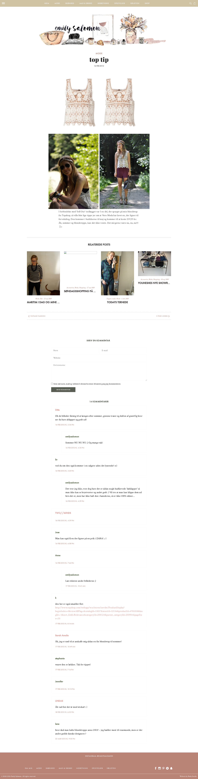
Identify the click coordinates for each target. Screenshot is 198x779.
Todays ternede (117, 302)
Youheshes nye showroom (154, 282)
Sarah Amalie (62, 635)
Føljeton (134, 3)
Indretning (103, 3)
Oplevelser (119, 3)
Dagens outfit (111, 298)
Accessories (70, 287)
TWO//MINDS (63, 512)
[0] (195, 3)
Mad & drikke (85, 3)
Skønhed (69, 3)
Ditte (57, 409)
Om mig (28, 768)
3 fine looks (162, 316)
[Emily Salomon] (99, 26)
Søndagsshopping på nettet (80, 291)
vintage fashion (38, 316)
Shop (147, 3)
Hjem (46, 3)
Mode (57, 3)
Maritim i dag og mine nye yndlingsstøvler (43, 302)
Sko (41, 298)
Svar (143, 408)
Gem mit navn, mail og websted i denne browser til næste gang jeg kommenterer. (87, 384)
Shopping (82, 287)
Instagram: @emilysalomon (99, 756)
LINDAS (59, 700)
